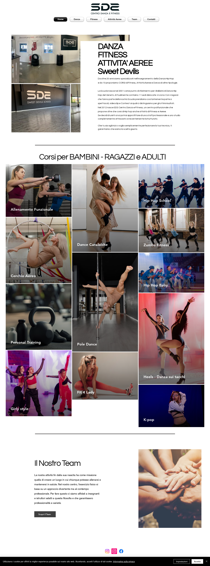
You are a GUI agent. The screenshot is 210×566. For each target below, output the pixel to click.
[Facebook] (121, 551)
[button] (77, 19)
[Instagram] (107, 551)
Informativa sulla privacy (124, 561)
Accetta (197, 561)
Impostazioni (181, 561)
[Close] (206, 561)
